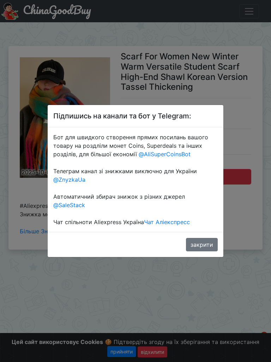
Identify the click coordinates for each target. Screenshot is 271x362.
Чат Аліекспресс (167, 222)
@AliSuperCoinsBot (165, 154)
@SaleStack (69, 205)
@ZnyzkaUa (69, 179)
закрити (202, 244)
